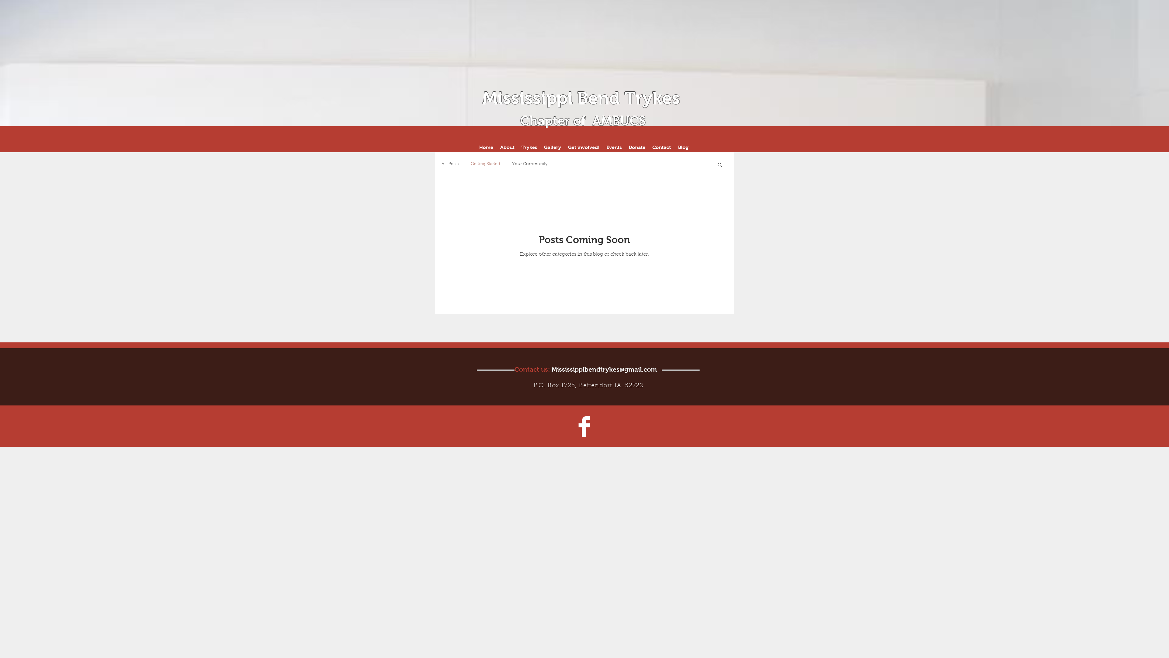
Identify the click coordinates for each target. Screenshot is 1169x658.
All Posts (449, 164)
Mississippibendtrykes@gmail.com (604, 369)
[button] (720, 165)
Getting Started (485, 164)
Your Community (530, 164)
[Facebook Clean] (584, 426)
